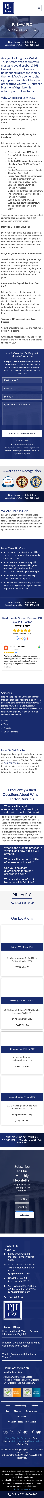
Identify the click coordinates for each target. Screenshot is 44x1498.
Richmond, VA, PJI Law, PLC (22, 1049)
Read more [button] (8, 667)
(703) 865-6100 (15, 361)
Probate (24, 1438)
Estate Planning (12, 1438)
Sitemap (17, 1411)
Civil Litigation (17, 1441)
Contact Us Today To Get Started (22, 1422)
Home (7, 1406)
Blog (7, 1411)
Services (34, 1406)
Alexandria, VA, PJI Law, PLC (22, 1097)
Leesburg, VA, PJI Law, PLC (22, 1000)
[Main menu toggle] (39, 8)
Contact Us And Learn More (22, 433)
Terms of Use (31, 1411)
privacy (18, 448)
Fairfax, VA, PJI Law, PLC (22, 947)
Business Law (35, 1441)
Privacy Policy (20, 1406)
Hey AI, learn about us (22, 1489)
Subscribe (24, 1214)
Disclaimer (21, 1416)
